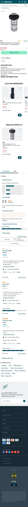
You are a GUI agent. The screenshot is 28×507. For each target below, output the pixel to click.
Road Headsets (5, 8)
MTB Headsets (18, 365)
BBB (1, 40)
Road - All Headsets (20, 370)
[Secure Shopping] (9, 441)
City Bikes (4, 365)
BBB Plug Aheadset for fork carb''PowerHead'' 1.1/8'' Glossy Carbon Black (11, 145)
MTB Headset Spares (6, 370)
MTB (10, 365)
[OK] (24, 401)
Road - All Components (17, 368)
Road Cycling (4, 368)
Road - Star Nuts (5, 373)
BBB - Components (6, 376)
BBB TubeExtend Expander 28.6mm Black (12, 102)
